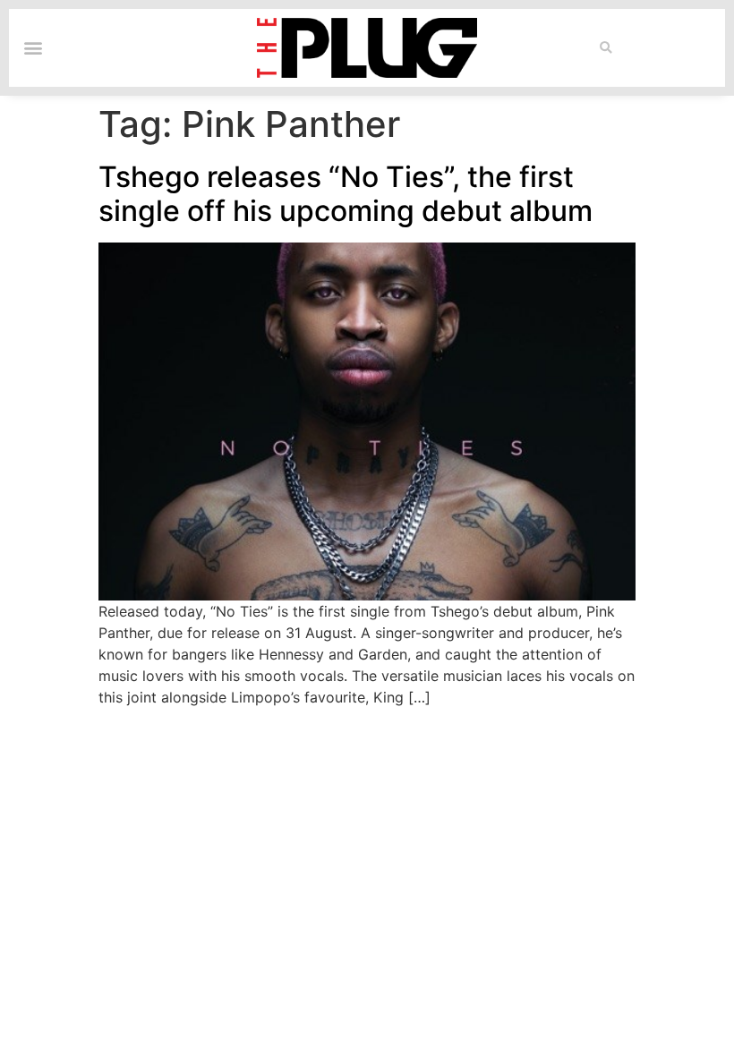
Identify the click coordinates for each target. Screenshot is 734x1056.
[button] (605, 48)
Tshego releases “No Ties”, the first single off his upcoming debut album (345, 193)
